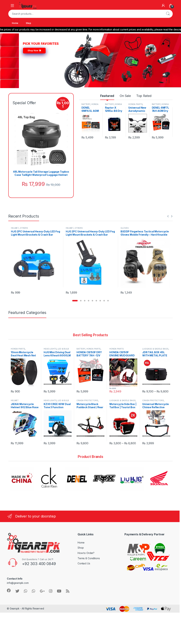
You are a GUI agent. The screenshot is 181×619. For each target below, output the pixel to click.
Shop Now (33, 50)
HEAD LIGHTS (50, 349)
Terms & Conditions (89, 558)
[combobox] (85, 14)
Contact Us (84, 563)
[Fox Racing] (77, 479)
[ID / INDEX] (159, 479)
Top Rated (143, 96)
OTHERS (24, 228)
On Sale (125, 96)
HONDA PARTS (135, 104)
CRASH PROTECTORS (87, 400)
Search (168, 14)
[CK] (22, 479)
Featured (107, 96)
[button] (75, 300)
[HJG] (104, 479)
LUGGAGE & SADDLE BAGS (155, 349)
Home (15, 23)
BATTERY (85, 104)
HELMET (15, 228)
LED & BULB (63, 349)
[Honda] (132, 479)
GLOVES (125, 228)
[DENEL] (49, 479)
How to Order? (86, 552)
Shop (28, 23)
